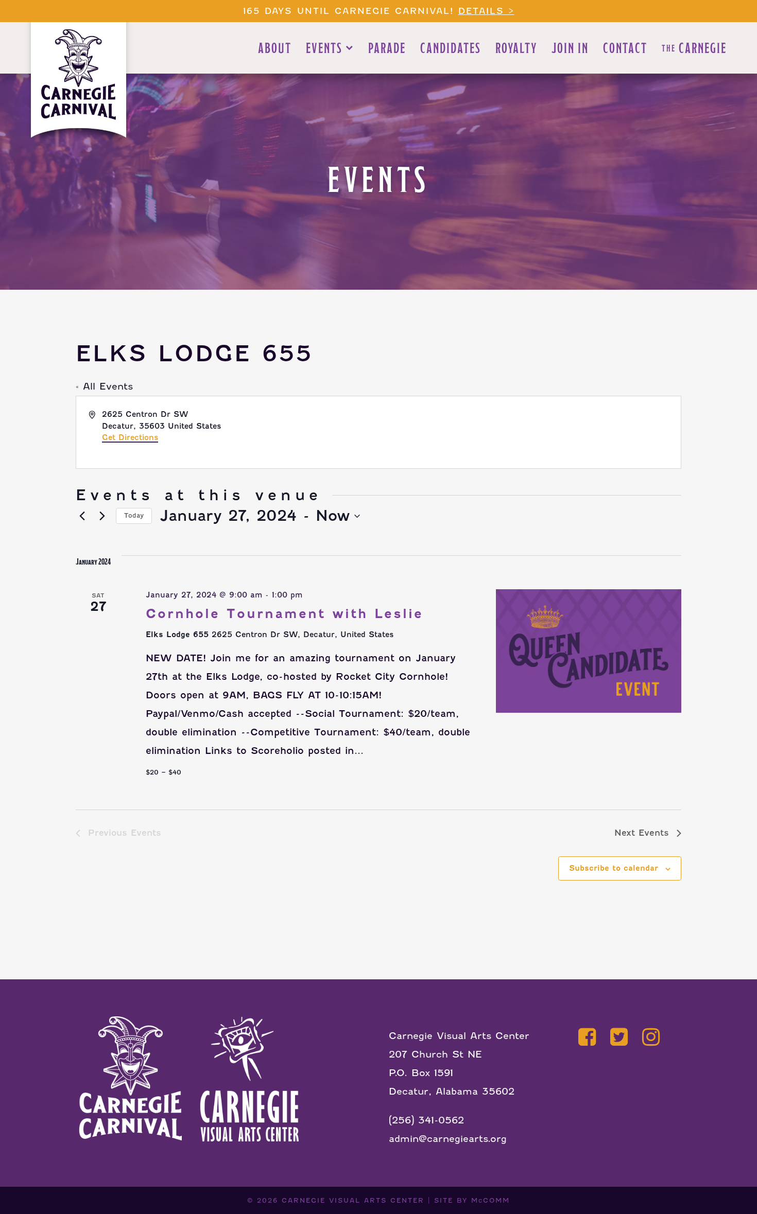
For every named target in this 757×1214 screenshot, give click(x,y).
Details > (486, 11)
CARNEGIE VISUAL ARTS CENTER (353, 1200)
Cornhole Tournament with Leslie (284, 613)
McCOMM (490, 1200)
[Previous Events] (82, 516)
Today (134, 515)
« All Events (104, 386)
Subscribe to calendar (613, 868)
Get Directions (130, 437)
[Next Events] (102, 516)
